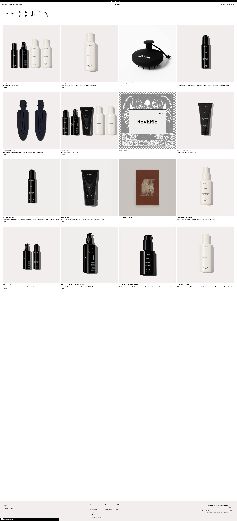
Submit (231, 510)
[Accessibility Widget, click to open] (2, 519)
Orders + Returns (93, 507)
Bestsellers (4, 4)
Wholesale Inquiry (119, 509)
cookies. (8, 519)
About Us (222, 4)
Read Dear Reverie (108, 509)
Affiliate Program (119, 507)
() (233, 4)
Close (11, 519)
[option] (118, 1)
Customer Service (93, 509)
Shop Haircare (11, 4)
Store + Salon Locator (94, 514)
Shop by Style (19, 4)
